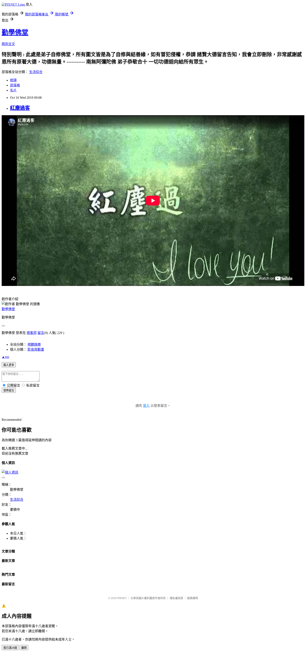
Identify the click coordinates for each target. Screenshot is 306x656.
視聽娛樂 (34, 344)
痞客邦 (32, 333)
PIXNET (122, 598)
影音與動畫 (35, 349)
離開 (24, 647)
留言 (40, 333)
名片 (13, 90)
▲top (5, 357)
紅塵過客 (20, 108)
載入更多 (8, 365)
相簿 (13, 80)
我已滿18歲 (10, 647)
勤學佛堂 (15, 32)
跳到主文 (8, 44)
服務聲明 (192, 598)
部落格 (15, 85)
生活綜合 (35, 72)
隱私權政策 (176, 598)
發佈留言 (8, 390)
